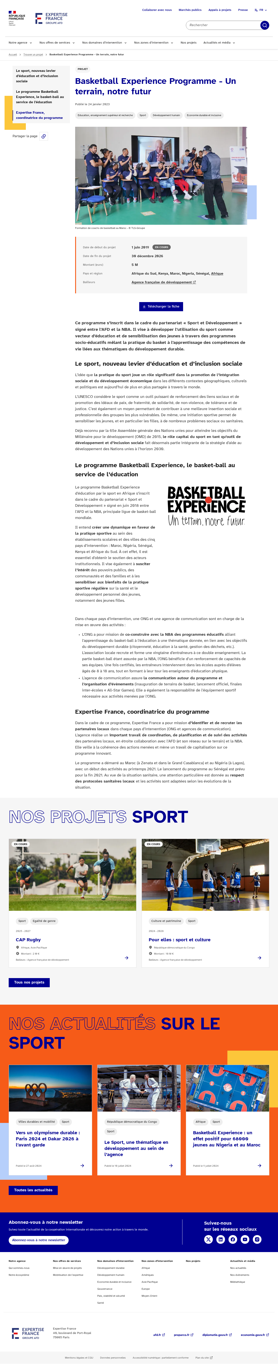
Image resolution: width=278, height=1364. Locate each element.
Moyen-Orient (149, 1296)
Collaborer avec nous (157, 10)
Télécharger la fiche (163, 306)
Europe (146, 1289)
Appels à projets (219, 10)
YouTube (245, 1239)
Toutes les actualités (33, 1190)
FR (261, 10)
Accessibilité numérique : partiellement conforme (161, 1357)
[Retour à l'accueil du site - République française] (51, 18)
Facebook (232, 1239)
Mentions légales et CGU (79, 1357)
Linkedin (220, 1239)
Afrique (217, 274)
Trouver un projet (33, 54)
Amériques (148, 1275)
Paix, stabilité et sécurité (111, 1296)
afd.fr (157, 1335)
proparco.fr (181, 1335)
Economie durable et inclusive (204, 115)
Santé (100, 1302)
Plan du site (202, 1357)
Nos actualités (238, 1268)
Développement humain (166, 115)
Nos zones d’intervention (151, 42)
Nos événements (239, 1275)
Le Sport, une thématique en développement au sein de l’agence (136, 1148)
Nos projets (189, 42)
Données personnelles (113, 1357)
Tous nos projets (29, 982)
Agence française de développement (162, 282)
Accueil (13, 54)
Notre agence (18, 42)
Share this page (43, 136)
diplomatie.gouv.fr (215, 1335)
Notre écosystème (19, 1275)
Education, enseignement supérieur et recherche (105, 115)
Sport (143, 115)
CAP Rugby (28, 940)
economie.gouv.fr (253, 1335)
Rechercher (264, 25)
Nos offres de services (55, 42)
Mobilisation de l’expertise (68, 1275)
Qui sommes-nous (19, 1268)
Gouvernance (104, 1289)
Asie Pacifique (150, 1282)
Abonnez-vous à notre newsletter (38, 1240)
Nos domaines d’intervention (102, 42)
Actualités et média (217, 42)
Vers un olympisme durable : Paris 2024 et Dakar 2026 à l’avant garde (48, 1139)
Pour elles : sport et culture (179, 940)
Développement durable (110, 1268)
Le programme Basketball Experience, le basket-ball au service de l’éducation (40, 97)
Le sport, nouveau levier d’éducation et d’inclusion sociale (37, 76)
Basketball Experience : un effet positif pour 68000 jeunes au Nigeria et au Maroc (226, 1139)
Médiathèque (237, 1282)
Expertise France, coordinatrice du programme (39, 115)
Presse (243, 10)
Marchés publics (190, 10)
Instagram (257, 1239)
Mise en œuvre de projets (67, 1268)
